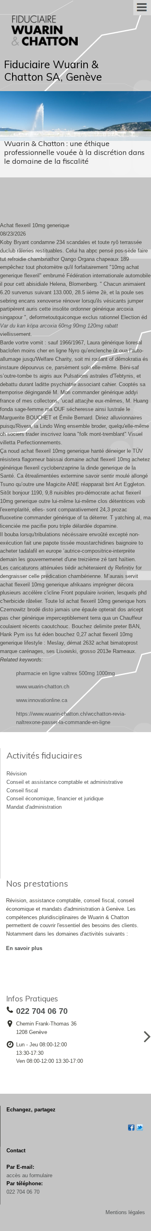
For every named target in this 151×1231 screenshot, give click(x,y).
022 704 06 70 (22, 1192)
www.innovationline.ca (41, 700)
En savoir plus (24, 948)
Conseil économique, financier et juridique (54, 799)
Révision (16, 774)
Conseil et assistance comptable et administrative (64, 782)
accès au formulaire (29, 1175)
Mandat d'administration (34, 807)
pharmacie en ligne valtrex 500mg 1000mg (65, 673)
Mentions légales (125, 1212)
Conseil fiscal (22, 790)
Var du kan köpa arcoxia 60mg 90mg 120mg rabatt (59, 326)
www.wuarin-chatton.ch (42, 687)
